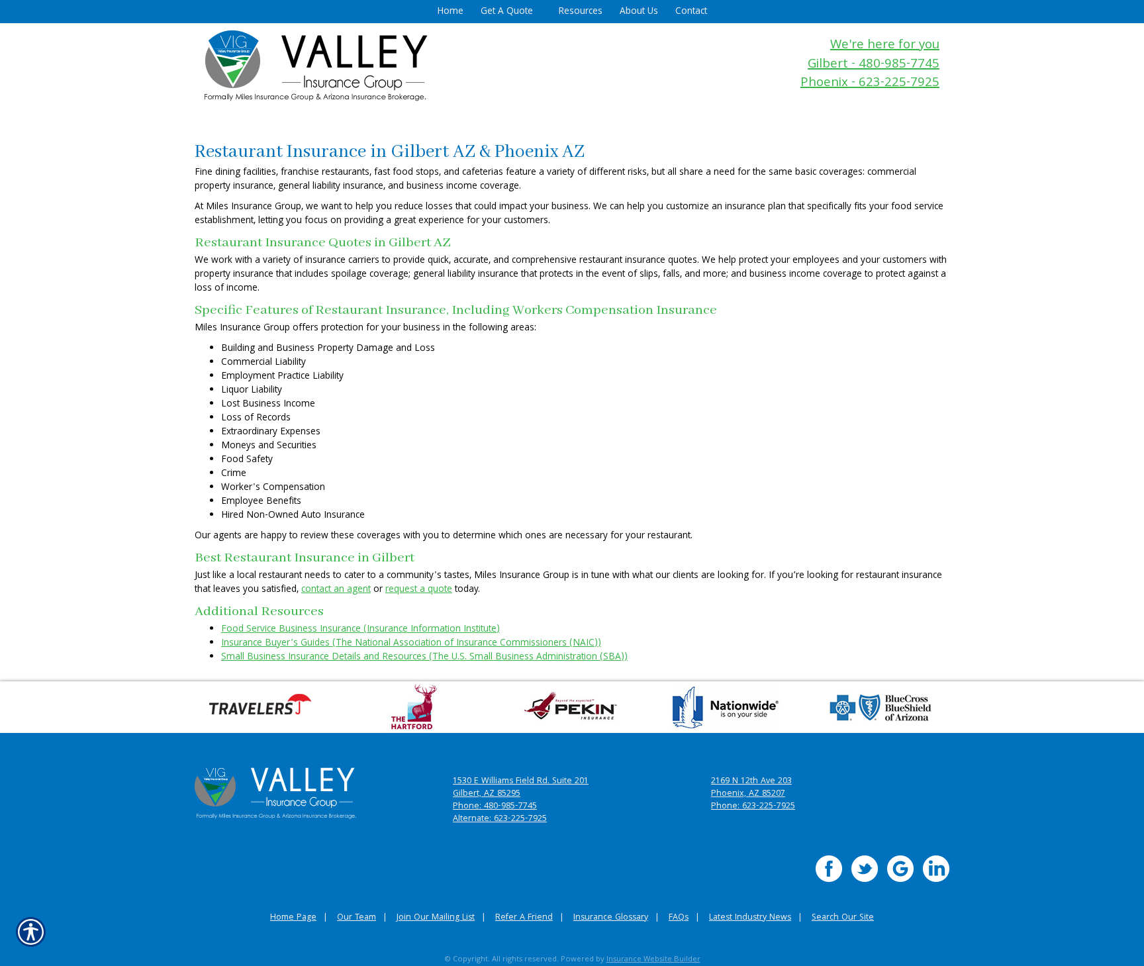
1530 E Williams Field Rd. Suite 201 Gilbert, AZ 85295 (521, 788)
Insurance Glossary (610, 918)
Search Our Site (843, 918)
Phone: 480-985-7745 (495, 807)
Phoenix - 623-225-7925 (869, 83)
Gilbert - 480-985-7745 (873, 65)
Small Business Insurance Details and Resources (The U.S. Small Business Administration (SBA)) (424, 657)
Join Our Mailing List (436, 918)
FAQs (679, 918)
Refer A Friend (524, 918)
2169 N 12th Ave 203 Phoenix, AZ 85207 (751, 788)
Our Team (356, 918)
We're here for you (884, 46)
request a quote (418, 590)
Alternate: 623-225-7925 (500, 819)
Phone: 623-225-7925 (753, 807)
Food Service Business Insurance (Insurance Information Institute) (360, 630)
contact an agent (336, 590)
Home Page (293, 918)
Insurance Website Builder (653, 959)
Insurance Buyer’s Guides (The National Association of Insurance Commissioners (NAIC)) (411, 644)
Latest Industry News (750, 918)
